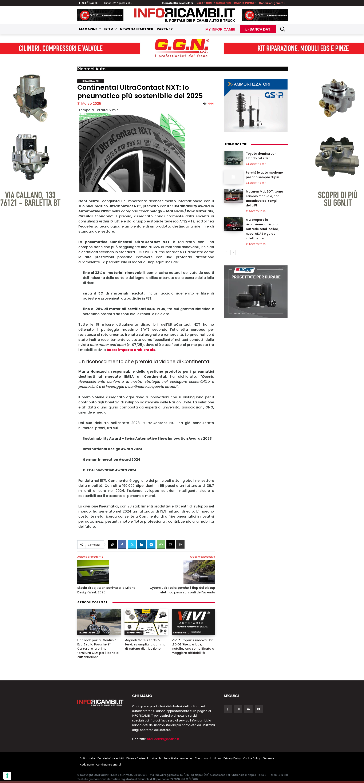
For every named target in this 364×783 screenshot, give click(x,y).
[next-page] (233, 252)
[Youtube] (259, 709)
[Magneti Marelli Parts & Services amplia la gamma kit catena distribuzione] (146, 622)
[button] (283, 29)
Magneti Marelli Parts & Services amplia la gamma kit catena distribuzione (145, 644)
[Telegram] (151, 544)
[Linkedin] (141, 544)
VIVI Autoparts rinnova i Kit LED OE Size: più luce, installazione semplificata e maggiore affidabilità (193, 646)
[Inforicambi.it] (184, 15)
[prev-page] (226, 252)
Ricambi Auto (91, 69)
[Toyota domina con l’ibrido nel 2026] (233, 158)
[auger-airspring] (256, 291)
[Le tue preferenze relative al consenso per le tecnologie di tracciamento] (7, 776)
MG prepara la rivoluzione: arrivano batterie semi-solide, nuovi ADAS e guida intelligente (262, 229)
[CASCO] (100, 15)
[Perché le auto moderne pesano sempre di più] (233, 177)
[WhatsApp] (161, 544)
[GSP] (256, 105)
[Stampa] (180, 544)
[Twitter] (132, 544)
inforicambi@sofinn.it (162, 739)
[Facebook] (122, 544)
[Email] (170, 544)
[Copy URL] (112, 544)
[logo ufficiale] (100, 703)
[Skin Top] (182, 48)
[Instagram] (238, 709)
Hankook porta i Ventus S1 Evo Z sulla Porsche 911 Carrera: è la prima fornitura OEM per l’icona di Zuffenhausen (98, 648)
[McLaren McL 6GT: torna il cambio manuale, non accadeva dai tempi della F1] (233, 196)
